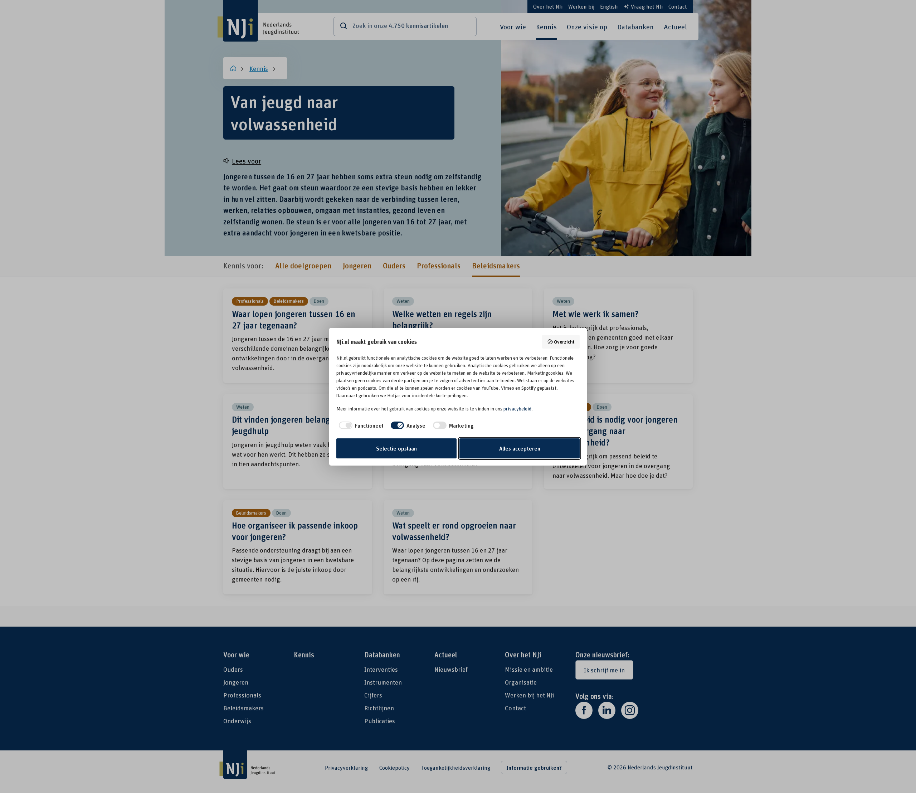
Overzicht (564, 341)
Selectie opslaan (396, 448)
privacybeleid (517, 408)
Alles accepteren (519, 448)
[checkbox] (359, 425)
